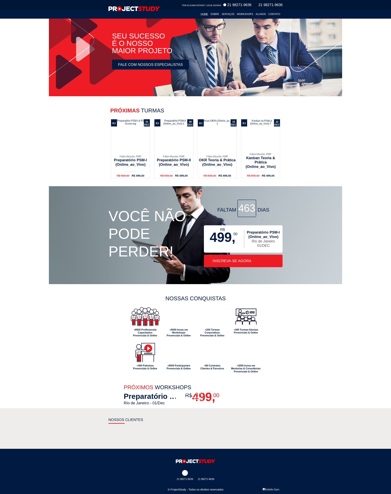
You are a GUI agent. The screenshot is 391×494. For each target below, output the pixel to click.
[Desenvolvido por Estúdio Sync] (271, 489)
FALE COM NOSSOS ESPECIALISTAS (150, 64)
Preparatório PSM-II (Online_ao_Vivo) (173, 148)
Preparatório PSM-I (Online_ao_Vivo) (130, 148)
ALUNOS (261, 14)
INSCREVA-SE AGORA (232, 261)
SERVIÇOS (228, 14)
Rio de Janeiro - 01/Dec (152, 398)
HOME (204, 14)
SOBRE (214, 14)
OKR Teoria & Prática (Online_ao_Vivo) (217, 148)
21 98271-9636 (238, 5)
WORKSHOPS (245, 14)
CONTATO (274, 14)
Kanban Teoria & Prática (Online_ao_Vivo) (260, 148)
